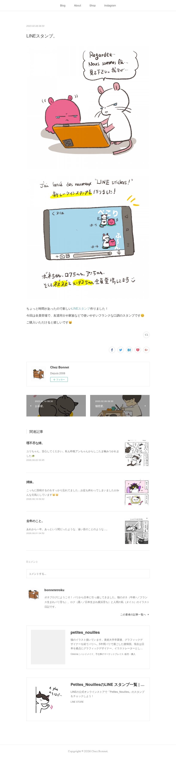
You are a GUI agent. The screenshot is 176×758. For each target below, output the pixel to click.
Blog (62, 5)
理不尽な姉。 (35, 443)
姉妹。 (30, 482)
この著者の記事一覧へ (133, 614)
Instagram (110, 5)
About (77, 5)
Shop (93, 5)
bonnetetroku (54, 590)
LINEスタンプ (80, 308)
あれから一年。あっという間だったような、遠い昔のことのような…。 (67, 529)
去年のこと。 (35, 521)
